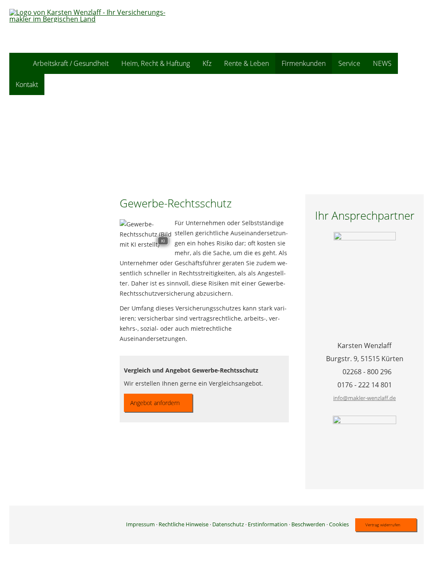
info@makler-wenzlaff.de (364, 398)
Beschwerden (308, 524)
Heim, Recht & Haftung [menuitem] (155, 63)
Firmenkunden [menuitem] (304, 63)
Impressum (140, 524)
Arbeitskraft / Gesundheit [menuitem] (71, 63)
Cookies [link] (339, 524)
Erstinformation (268, 524)
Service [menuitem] (349, 63)
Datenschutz (228, 524)
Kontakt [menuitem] (27, 84)
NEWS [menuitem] (382, 63)
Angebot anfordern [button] (155, 403)
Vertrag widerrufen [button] (382, 525)
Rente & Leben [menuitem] (246, 63)
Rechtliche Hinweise (183, 524)
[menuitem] (18, 63)
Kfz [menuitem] (207, 63)
